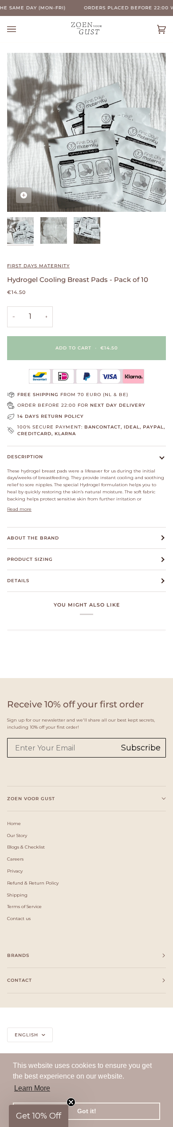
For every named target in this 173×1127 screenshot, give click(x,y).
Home (14, 823)
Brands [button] (18, 955)
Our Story (17, 835)
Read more (19, 509)
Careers (15, 858)
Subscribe (141, 748)
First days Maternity (38, 265)
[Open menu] (20, 29)
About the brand (33, 538)
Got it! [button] (86, 1111)
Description (25, 456)
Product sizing (30, 559)
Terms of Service (24, 906)
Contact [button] (19, 980)
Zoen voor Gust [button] (31, 798)
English (27, 1034)
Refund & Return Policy (33, 882)
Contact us (19, 918)
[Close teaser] (71, 1102)
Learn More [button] (32, 1088)
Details (18, 580)
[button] (38, 1116)
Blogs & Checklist (26, 846)
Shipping (17, 894)
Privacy (15, 870)
